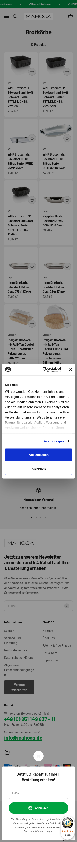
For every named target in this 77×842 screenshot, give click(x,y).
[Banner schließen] (70, 369)
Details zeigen (53, 441)
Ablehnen (38, 469)
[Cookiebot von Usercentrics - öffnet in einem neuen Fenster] (45, 369)
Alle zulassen (39, 455)
